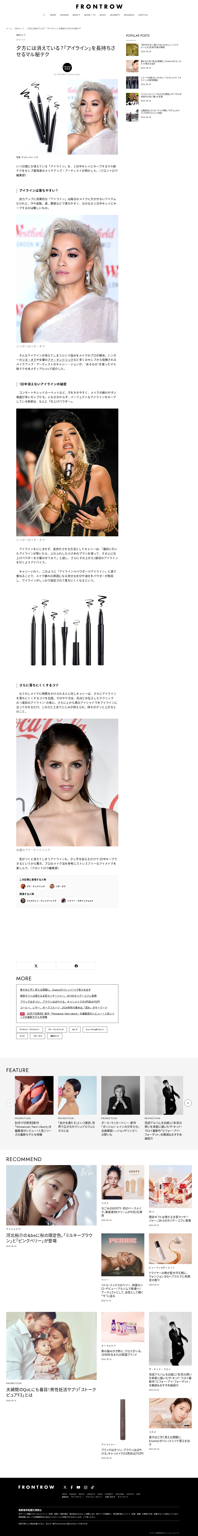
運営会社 (65, 1497)
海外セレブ (19, 28)
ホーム (9, 28)
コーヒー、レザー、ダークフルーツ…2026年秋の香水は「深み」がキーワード (63, 1007)
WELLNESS (129, 15)
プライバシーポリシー (94, 1497)
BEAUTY (76, 15)
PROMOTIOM (22, 1118)
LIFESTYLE (143, 15)
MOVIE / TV (90, 15)
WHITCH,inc (160, 1533)
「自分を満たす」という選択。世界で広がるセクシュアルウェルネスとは (76, 1127)
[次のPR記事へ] (188, 1103)
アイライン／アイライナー (29, 1029)
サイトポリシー (77, 1497)
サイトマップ (123, 1497)
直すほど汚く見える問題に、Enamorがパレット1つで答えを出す (55, 990)
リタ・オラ (29, 360)
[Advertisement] (67, 934)
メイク (22, 1036)
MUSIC (103, 15)
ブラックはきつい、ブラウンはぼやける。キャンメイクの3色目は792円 (60, 1002)
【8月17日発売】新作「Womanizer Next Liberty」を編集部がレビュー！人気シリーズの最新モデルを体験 (67, 1015)
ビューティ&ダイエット (95, 1029)
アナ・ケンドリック (60, 360)
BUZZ (138, 1494)
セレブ (74, 1029)
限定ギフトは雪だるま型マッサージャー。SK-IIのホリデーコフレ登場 (58, 996)
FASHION (64, 15)
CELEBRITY (115, 15)
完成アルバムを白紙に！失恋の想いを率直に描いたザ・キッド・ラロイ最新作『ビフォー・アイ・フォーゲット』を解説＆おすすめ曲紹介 (163, 1131)
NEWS (53, 15)
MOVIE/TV (91, 1494)
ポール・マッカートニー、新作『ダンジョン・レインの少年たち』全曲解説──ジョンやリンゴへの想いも (120, 1129)
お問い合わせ (110, 1497)
